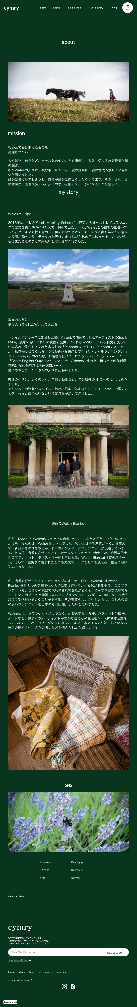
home (43, 8)
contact (61, 972)
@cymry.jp (77, 862)
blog (114, 7)
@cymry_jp (77, 869)
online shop (74, 8)
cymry (20, 926)
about (56, 8)
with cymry (97, 8)
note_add (73, 986)
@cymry (75, 877)
